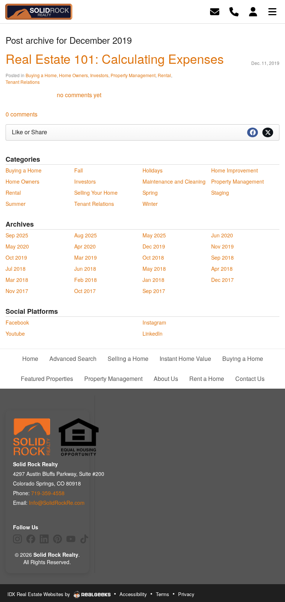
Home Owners (73, 75)
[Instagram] (17, 538)
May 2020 (17, 246)
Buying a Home (41, 75)
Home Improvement (234, 170)
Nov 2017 (17, 291)
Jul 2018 (16, 268)
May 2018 (154, 268)
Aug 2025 (85, 235)
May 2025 (154, 235)
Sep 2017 (153, 291)
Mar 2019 (85, 257)
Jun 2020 (222, 235)
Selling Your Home (96, 192)
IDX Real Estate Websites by (39, 594)
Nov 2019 (222, 246)
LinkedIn (152, 333)
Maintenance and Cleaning (174, 181)
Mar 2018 (17, 279)
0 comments (21, 114)
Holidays (152, 170)
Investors (99, 75)
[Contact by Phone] (234, 11)
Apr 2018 (222, 268)
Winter (150, 203)
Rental (164, 75)
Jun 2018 (85, 268)
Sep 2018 (222, 257)
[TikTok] (84, 538)
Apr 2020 (85, 246)
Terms (162, 594)
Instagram (154, 322)
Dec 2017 (222, 279)
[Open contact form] (214, 11)
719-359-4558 (48, 493)
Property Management (133, 75)
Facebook (17, 322)
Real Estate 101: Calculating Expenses (115, 58)
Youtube (15, 333)
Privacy (186, 594)
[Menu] (272, 11)
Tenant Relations (23, 82)
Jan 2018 (153, 279)
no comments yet (79, 95)
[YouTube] (70, 538)
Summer (16, 203)
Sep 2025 (17, 235)
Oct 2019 (16, 257)
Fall (78, 170)
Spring (150, 192)
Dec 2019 (153, 246)
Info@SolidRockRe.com (57, 502)
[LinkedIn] (44, 538)
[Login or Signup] (253, 11)
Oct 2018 (153, 257)
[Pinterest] (57, 538)
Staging (220, 192)
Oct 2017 (85, 291)
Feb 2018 (85, 279)
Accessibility (133, 594)
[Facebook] (30, 538)
